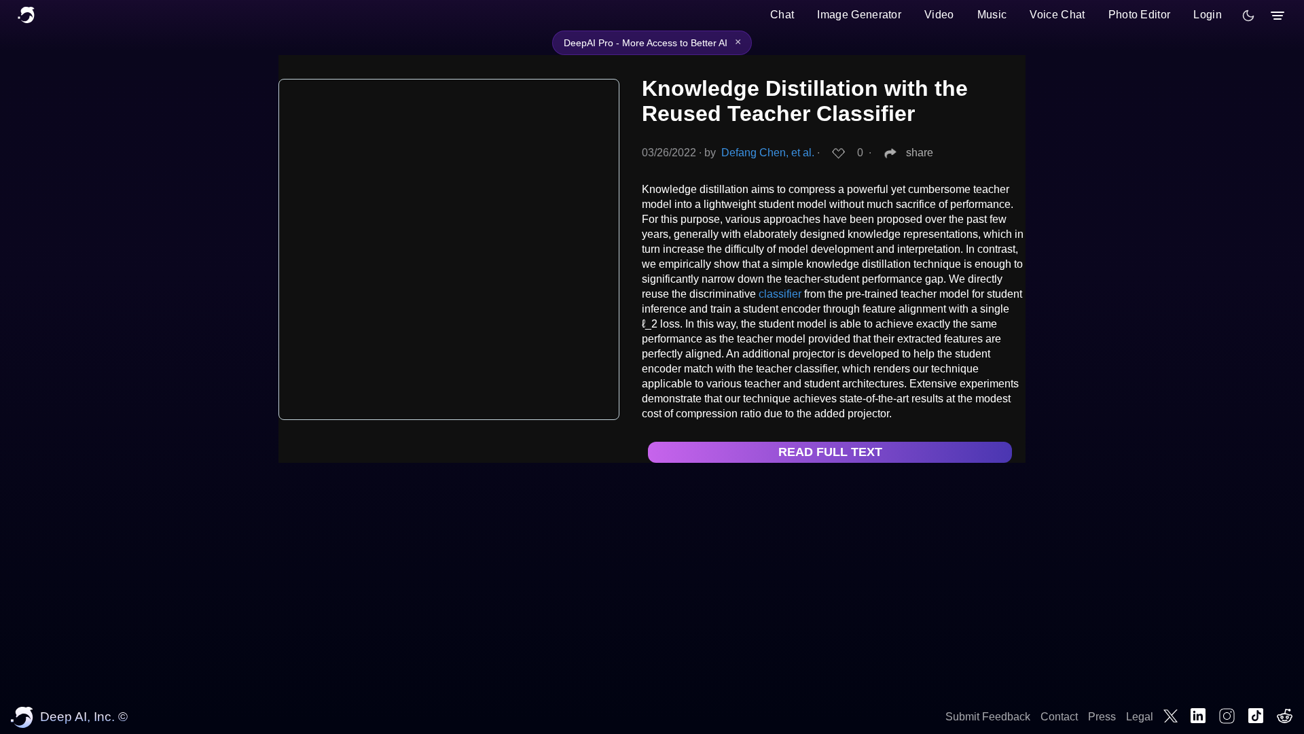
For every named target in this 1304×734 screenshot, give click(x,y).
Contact (1059, 716)
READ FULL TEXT (830, 452)
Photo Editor (1139, 14)
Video (939, 14)
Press (1102, 716)
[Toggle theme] (1248, 16)
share (919, 152)
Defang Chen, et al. (767, 152)
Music (992, 14)
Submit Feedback (987, 716)
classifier (780, 294)
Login (1207, 14)
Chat (782, 14)
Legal (1139, 716)
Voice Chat (1057, 14)
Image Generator (859, 14)
